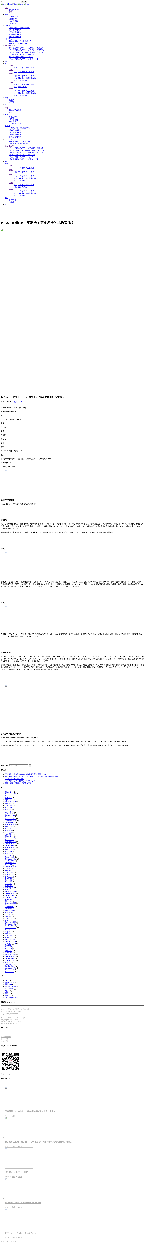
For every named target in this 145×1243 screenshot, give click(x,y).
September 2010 (10, 960)
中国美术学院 (6, 1037)
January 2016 (9, 876)
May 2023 (8, 811)
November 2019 (10, 859)
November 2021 (10, 821)
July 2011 (8, 945)
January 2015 (9, 889)
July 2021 (8, 828)
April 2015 (8, 884)
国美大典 (8, 984)
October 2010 (9, 958)
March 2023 (9, 813)
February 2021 (10, 838)
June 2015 (8, 880)
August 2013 (9, 910)
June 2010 (8, 962)
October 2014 (9, 895)
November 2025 (10, 794)
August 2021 (9, 826)
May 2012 (8, 932)
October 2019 (9, 861)
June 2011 (8, 947)
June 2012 (8, 930)
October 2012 (9, 926)
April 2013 (8, 916)
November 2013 (10, 905)
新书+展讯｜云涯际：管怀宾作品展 (18, 783)
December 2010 (10, 954)
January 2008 (9, 970)
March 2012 (9, 935)
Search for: (4, 765)
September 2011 (10, 943)
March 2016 (9, 872)
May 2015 (8, 882)
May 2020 (8, 855)
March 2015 (9, 886)
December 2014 (10, 891)
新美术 (7, 993)
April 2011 (8, 951)
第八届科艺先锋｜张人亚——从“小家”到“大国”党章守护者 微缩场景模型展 (33, 776)
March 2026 (9, 792)
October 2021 (9, 822)
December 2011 (10, 939)
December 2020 (10, 842)
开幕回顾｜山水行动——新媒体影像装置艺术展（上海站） (27, 774)
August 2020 (9, 849)
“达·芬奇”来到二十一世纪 (14, 779)
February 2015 (10, 888)
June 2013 (8, 912)
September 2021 (10, 824)
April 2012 (8, 933)
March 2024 (9, 805)
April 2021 (8, 834)
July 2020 (8, 851)
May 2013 (8, 914)
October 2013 (9, 907)
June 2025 (8, 796)
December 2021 (10, 819)
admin (22, 402)
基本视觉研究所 (11, 986)
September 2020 (10, 847)
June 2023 (8, 809)
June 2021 (8, 830)
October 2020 (9, 845)
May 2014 (8, 901)
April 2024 (8, 803)
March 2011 (9, 953)
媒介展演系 (9, 989)
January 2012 (9, 937)
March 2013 (9, 918)
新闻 (16, 402)
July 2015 (8, 878)
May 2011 (8, 949)
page (6, 980)
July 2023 (8, 807)
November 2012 (10, 924)
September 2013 (10, 909)
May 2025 (8, 798)
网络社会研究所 (11, 998)
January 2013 (9, 920)
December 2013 (10, 903)
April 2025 (8, 800)
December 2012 (10, 922)
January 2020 (9, 857)
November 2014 (10, 893)
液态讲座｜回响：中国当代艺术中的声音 (20, 781)
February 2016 (10, 874)
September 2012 (10, 928)
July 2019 (8, 865)
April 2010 (8, 964)
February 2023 (10, 815)
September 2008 (10, 968)
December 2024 (10, 801)
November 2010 (10, 956)
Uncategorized (10, 982)
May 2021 (8, 832)
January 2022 (9, 817)
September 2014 (10, 897)
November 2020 (10, 844)
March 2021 (9, 836)
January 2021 (9, 840)
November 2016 (10, 866)
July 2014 (8, 899)
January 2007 (9, 972)
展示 (6, 991)
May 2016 (8, 868)
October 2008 (9, 966)
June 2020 (8, 853)
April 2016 (8, 870)
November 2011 (10, 941)
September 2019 (10, 863)
